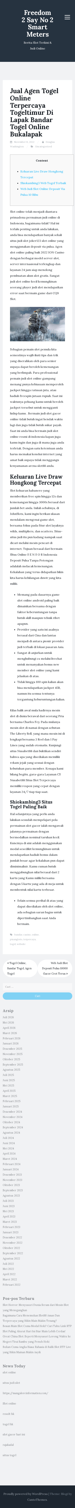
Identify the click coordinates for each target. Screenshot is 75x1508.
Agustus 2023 (11, 1195)
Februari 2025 (12, 1101)
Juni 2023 (9, 1206)
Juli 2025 (8, 1075)
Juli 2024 (8, 1138)
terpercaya (29, 939)
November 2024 (12, 1117)
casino (27, 934)
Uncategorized (43, 146)
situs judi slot (11, 1382)
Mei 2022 (8, 1269)
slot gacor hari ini (14, 1434)
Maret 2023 (10, 1221)
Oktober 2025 (11, 1059)
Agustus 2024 (11, 1132)
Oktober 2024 (11, 1122)
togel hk (8, 1424)
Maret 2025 (10, 1096)
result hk (8, 1414)
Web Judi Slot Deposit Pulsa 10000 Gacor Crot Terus (55, 968)
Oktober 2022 (11, 1248)
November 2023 (12, 1180)
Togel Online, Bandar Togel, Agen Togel (19, 968)
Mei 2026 (8, 1022)
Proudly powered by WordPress (25, 1494)
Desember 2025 (12, 1048)
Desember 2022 (12, 1237)
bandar (18, 934)
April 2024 (9, 1153)
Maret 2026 (10, 1033)
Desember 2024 (12, 1111)
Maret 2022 (10, 1279)
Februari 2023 (11, 1227)
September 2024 (13, 1127)
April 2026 (9, 1028)
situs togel (9, 1455)
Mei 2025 (8, 1085)
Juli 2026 (8, 1017)
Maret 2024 (10, 1159)
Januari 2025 (11, 1106)
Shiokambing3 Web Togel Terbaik (43, 183)
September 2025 (13, 1064)
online (35, 934)
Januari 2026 (11, 1043)
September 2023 (13, 1190)
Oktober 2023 (11, 1185)
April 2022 (9, 1274)
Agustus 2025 (11, 1069)
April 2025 (9, 1090)
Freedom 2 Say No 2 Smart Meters (37, 23)
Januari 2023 (10, 1232)
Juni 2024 (9, 1143)
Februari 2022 (11, 1284)
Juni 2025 (9, 1080)
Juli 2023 (8, 1201)
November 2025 (13, 1054)
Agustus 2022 (11, 1258)
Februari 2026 (11, 1038)
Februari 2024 (11, 1164)
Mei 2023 (8, 1211)
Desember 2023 (12, 1174)
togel (13, 944)
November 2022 (12, 1242)
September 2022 (13, 1253)
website (21, 944)
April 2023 (9, 1216)
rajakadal (8, 1445)
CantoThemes (37, 1499)
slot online (9, 1372)
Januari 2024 (11, 1169)
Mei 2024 (8, 1148)
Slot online (9, 1403)
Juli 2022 (8, 1263)
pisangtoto (16, 939)
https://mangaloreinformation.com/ (25, 1393)
